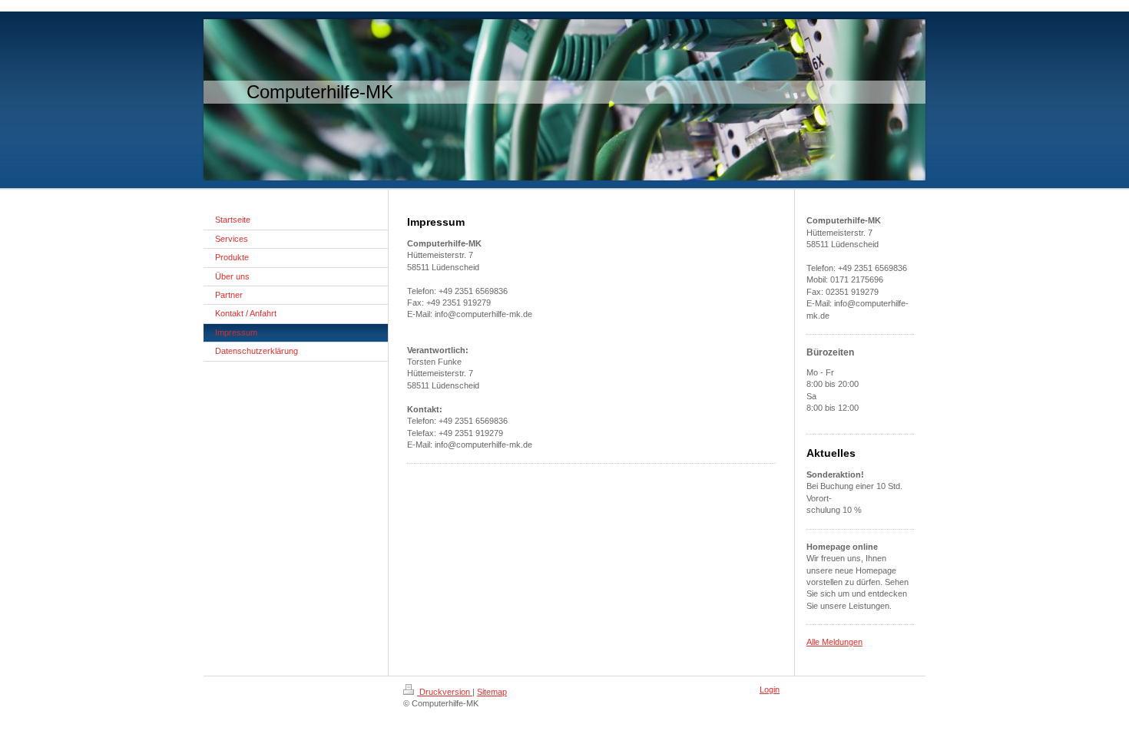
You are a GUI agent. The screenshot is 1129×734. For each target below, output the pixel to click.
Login (770, 689)
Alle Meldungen (834, 641)
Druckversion (444, 691)
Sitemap (492, 691)
